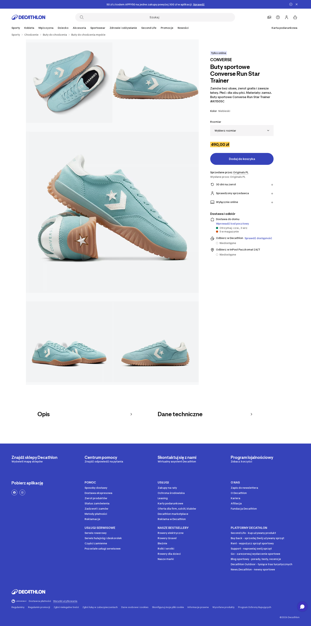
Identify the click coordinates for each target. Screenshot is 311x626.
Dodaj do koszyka (242, 159)
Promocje (167, 27)
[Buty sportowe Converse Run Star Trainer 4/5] (69, 342)
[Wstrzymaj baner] (291, 4)
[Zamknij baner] (296, 4)
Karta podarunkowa (284, 27)
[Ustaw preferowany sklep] (269, 17)
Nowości (183, 27)
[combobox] (242, 130)
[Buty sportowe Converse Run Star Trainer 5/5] (155, 342)
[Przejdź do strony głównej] (28, 17)
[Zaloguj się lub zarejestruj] (286, 17)
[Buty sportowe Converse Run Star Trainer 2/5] (69, 82)
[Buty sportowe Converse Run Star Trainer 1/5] (155, 82)
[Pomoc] (278, 17)
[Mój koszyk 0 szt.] (295, 17)
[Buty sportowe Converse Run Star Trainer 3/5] (112, 212)
